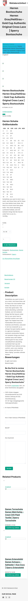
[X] (6, 597)
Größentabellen (7, 111)
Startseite (5, 44)
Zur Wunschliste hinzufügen (11, 258)
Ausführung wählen (13, 528)
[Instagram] (9, 597)
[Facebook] (3, 597)
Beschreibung (9, 275)
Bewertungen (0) (10, 279)
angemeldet (15, 385)
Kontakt (7, 287)
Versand (7, 283)
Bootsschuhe (12, 46)
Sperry (14, 254)
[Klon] (3, 114)
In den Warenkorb (10, 245)
